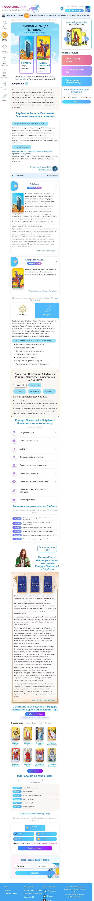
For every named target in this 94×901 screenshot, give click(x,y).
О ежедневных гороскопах (33, 893)
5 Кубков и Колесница (52, 765)
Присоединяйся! (62, 8)
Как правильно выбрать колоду (74, 81)
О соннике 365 (29, 897)
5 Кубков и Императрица (52, 744)
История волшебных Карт (76, 70)
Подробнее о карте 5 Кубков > (47, 251)
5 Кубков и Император (16, 765)
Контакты (7, 890)
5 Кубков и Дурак (15, 744)
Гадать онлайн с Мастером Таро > (44, 700)
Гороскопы (9, 15)
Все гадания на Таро (47, 548)
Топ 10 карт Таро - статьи (74, 60)
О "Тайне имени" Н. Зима (33, 890)
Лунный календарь (36, 15)
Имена (79, 15)
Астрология (50, 15)
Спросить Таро (74, 11)
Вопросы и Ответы (11, 893)
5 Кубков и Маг (27, 744)
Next (86, 39)
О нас (6, 887)
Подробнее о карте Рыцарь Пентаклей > (43, 291)
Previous (66, 39)
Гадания (19, 15)
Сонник (73, 15)
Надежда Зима (45, 170)
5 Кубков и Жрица (40, 744)
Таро (26, 15)
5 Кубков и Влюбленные (40, 765)
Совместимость (62, 15)
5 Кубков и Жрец (27, 765)
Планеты (87, 15)
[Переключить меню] (3, 15)
